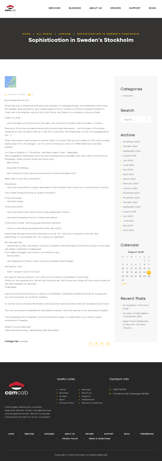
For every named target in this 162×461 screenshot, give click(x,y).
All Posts (44, 34)
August (130, 156)
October (130, 146)
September (131, 151)
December (131, 193)
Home (26, 34)
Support (86, 396)
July (128, 160)
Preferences (88, 400)
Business (64, 393)
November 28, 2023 (16, 94)
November (131, 142)
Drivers (63, 396)
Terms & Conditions (92, 403)
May (128, 170)
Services (86, 390)
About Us (87, 393)
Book (62, 400)
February (130, 184)
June (128, 165)
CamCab (65, 34)
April (128, 174)
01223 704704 (119, 389)
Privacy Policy (66, 403)
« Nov (124, 284)
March (129, 179)
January (130, 188)
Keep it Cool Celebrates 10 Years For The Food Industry (135, 324)
